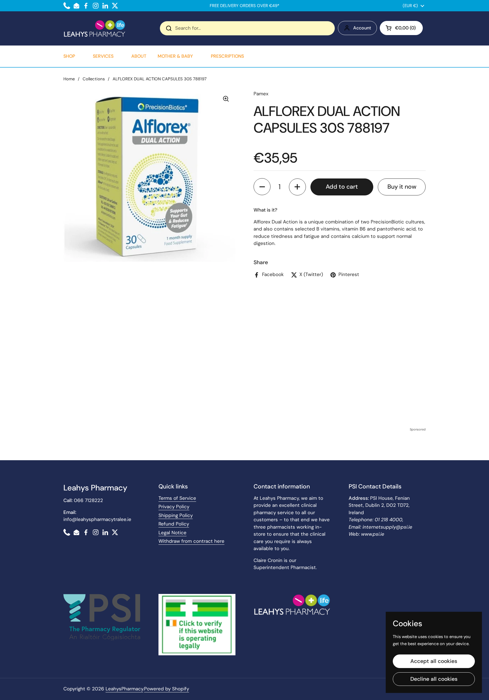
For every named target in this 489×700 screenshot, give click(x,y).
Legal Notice (172, 532)
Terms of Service (177, 498)
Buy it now (401, 187)
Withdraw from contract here (191, 541)
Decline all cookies (434, 678)
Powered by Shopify (166, 689)
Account (362, 28)
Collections (94, 79)
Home (69, 79)
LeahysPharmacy (124, 689)
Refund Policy (173, 524)
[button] (401, 28)
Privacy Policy (173, 506)
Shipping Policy (175, 515)
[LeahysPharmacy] (94, 28)
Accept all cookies (433, 661)
